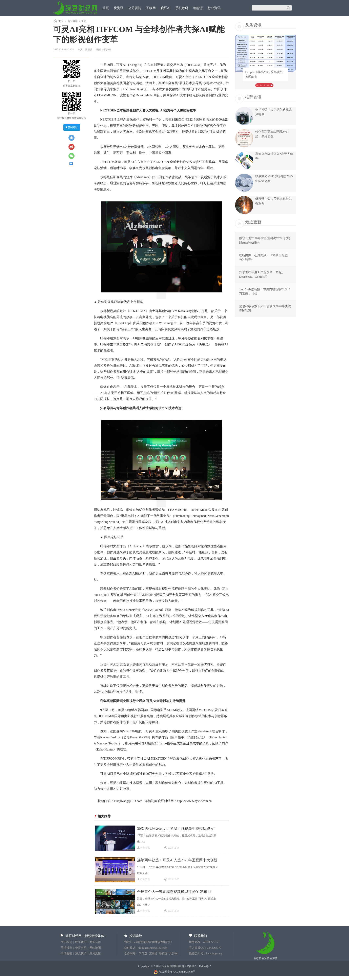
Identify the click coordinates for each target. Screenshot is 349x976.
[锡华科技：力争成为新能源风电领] (244, 124)
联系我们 (80, 942)
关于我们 (66, 942)
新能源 (198, 8)
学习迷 (143, 953)
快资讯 (118, 8)
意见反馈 (95, 953)
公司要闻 (134, 8)
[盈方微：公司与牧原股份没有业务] (244, 213)
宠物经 (153, 953)
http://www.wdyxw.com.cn (194, 801)
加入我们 (80, 953)
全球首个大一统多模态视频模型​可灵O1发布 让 (174, 892)
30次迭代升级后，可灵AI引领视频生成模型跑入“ (176, 829)
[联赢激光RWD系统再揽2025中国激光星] (244, 191)
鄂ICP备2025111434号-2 (196, 966)
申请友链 (66, 953)
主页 (60, 21)
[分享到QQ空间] (73, 138)
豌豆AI (165, 8)
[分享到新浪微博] (73, 147)
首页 (105, 8)
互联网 (151, 8)
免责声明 (80, 947)
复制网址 (73, 127)
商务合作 (95, 942)
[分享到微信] (73, 156)
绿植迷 (163, 953)
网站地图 (95, 947)
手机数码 (181, 8)
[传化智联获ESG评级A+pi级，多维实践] (244, 146)
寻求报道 (66, 947)
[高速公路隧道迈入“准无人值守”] (244, 168)
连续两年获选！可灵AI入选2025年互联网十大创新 (177, 860)
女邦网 (173, 953)
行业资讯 (214, 8)
